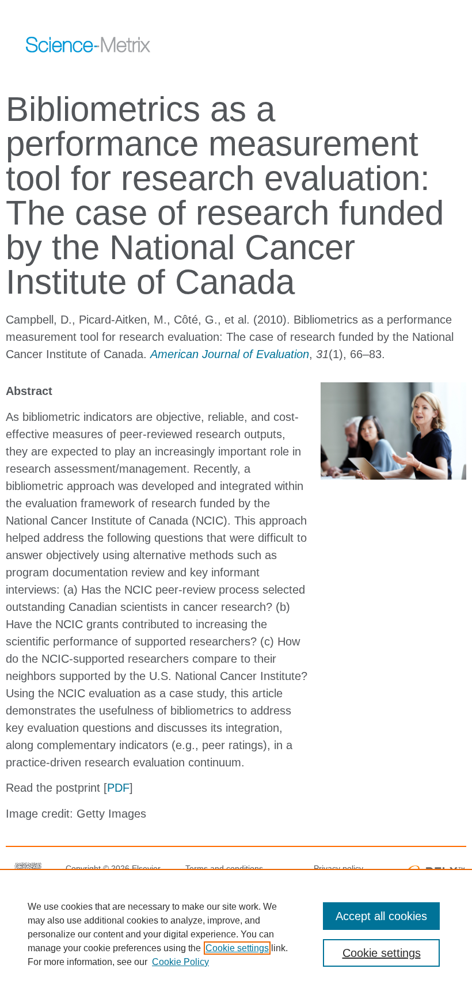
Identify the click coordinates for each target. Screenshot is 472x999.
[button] (407, 43)
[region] (236, 934)
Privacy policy (338, 868)
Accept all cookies (381, 916)
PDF (118, 787)
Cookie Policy (180, 962)
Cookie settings (237, 948)
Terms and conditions (224, 868)
